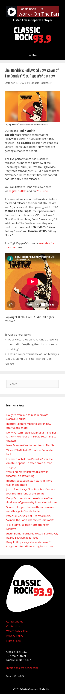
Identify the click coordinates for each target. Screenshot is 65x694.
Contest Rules (14, 621)
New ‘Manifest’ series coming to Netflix (30, 445)
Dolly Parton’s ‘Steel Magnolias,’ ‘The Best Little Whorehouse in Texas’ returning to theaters (31, 436)
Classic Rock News (19, 334)
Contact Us (13, 626)
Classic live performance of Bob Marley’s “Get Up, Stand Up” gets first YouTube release (32, 358)
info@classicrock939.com (22, 668)
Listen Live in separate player (32, 20)
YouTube (42, 191)
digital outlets (18, 191)
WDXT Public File (17, 631)
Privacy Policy (14, 636)
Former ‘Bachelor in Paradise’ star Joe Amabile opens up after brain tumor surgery (29, 463)
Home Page (13, 641)
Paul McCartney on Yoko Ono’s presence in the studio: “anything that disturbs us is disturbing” (31, 344)
